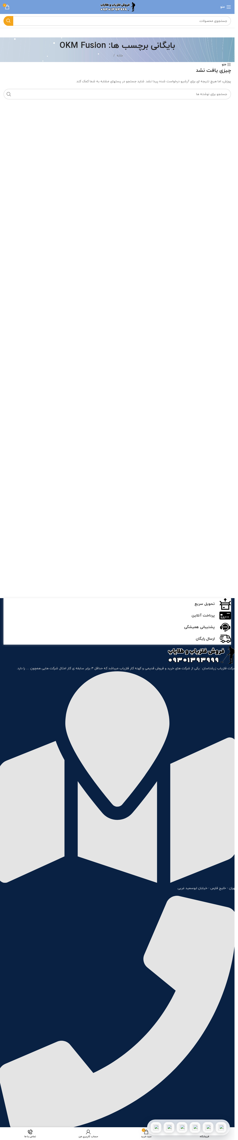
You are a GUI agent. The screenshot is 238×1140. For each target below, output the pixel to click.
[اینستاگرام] (195, 1127)
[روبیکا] (156, 1127)
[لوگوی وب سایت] (117, 6)
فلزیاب (124, 668)
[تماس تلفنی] (221, 1127)
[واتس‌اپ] (208, 1127)
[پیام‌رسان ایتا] (169, 1127)
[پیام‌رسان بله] (182, 1127)
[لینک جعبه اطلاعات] (117, 604)
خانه (120, 55)
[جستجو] (8, 21)
